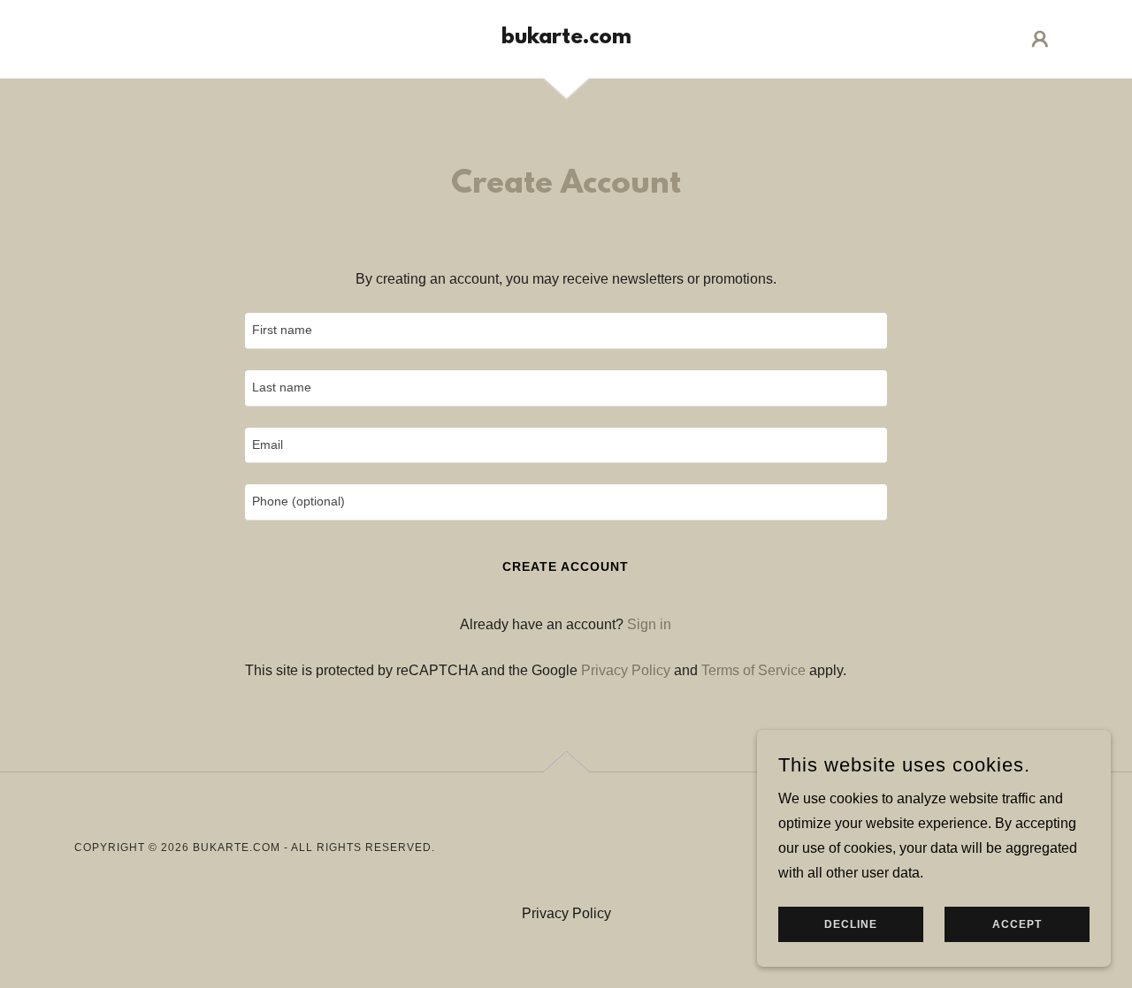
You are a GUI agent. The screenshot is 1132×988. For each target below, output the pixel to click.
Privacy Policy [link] (625, 670)
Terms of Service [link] (753, 670)
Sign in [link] (649, 624)
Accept (1017, 924)
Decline (850, 924)
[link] (566, 38)
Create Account (565, 566)
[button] (1040, 39)
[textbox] (565, 331)
